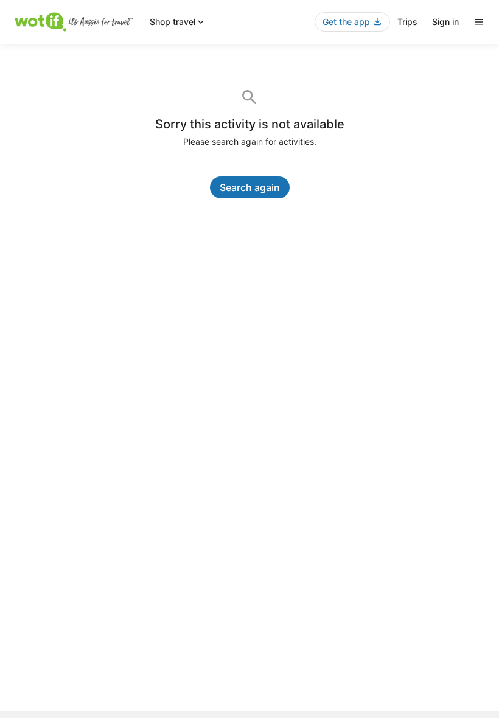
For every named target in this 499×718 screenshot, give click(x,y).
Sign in (445, 21)
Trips (407, 21)
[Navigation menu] (479, 22)
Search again (250, 187)
